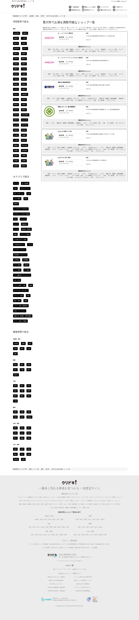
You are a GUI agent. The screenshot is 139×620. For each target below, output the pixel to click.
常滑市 (16, 74)
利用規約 (45, 544)
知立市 (16, 94)
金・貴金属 (92, 51)
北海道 (16, 343)
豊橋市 (25, 33)
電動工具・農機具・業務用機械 (108, 98)
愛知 (63, 527)
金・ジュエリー (51, 497)
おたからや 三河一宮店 (64, 157)
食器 (26, 300)
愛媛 (22, 438)
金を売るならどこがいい (56, 584)
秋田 (22, 348)
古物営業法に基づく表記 (102, 544)
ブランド (59, 569)
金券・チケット (53, 504)
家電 (49, 49)
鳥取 (15, 428)
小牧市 (16, 79)
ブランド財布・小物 (58, 51)
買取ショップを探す (90, 7)
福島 (15, 353)
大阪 (29, 412)
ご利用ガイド (119, 7)
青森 (23, 343)
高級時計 (103, 49)
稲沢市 (24, 79)
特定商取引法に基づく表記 (86, 544)
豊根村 (24, 166)
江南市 (24, 74)
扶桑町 (24, 135)
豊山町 (24, 130)
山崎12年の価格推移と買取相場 (56, 587)
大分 (22, 454)
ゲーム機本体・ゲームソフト (74, 51)
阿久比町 (24, 145)
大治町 (16, 140)
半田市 (24, 43)
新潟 (15, 385)
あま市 (16, 125)
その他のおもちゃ (92, 98)
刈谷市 (16, 58)
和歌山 (29, 417)
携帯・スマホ (71, 497)
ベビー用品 (17, 265)
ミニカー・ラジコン (63, 149)
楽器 (34, 504)
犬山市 (24, 69)
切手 (28, 295)
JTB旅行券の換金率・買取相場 (56, 591)
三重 (15, 401)
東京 (29, 369)
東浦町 (16, 150)
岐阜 (15, 396)
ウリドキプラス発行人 (76, 561)
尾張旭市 (24, 94)
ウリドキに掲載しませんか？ (119, 1)
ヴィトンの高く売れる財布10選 (82, 577)
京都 (22, 412)
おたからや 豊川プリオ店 (65, 131)
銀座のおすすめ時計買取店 (56, 580)
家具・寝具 (17, 300)
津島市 (16, 53)
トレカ (97, 49)
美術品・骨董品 (26, 229)
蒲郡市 (16, 69)
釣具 (26, 198)
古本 (15, 219)
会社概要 (94, 547)
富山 (22, 385)
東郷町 (16, 130)
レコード (23, 219)
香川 (15, 438)
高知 (29, 438)
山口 (22, 433)
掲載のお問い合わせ (105, 10)
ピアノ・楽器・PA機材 (67, 49)
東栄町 (16, 166)
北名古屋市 (25, 115)
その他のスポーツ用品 (20, 239)
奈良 (22, 417)
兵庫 (15, 417)
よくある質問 (45, 547)
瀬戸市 (16, 43)
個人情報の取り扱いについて (58, 544)
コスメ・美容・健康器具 (21, 305)
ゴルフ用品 (80, 125)
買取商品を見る (76, 10)
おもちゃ (103, 500)
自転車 (26, 265)
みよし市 (24, 120)
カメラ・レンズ (80, 497)
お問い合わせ (54, 547)
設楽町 (24, 160)
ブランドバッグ (113, 51)
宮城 (15, 348)
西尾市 (24, 64)
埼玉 (15, 369)
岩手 (30, 343)
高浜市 (16, 99)
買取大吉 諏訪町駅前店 (64, 82)
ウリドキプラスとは (62, 561)
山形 (29, 348)
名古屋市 (16, 33)
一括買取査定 (75, 7)
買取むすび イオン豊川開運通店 (66, 106)
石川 (29, 385)
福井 (15, 391)
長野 (29, 391)
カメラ (121, 49)
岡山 (29, 428)
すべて (16, 183)
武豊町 (24, 155)
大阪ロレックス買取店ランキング (83, 580)
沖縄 (23, 459)
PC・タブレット (102, 51)
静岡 (22, 396)
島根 (22, 428)
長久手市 (24, 125)
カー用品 (27, 270)
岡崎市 (16, 38)
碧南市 (24, 53)
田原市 (16, 109)
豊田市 (24, 58)
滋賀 (15, 412)
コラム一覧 (69, 565)
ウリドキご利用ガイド (35, 544)
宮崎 (29, 454)
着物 (15, 234)
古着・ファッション (87, 49)
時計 (54, 569)
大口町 (16, 135)
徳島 (29, 433)
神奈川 (16, 375)
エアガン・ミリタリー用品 (21, 214)
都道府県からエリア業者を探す (69, 512)
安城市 (16, 64)
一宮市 (24, 38)
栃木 (22, 364)
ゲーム (118, 497)
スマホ (77, 49)
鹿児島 (16, 459)
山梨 (22, 391)
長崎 (29, 449)
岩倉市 (24, 99)
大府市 (16, 89)
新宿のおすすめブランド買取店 (56, 577)
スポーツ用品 (53, 507)
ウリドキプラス (104, 7)
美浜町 (16, 155)
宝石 (92, 151)
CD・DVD (56, 49)
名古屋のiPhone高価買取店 (82, 591)
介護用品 (16, 260)
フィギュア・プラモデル (82, 151)
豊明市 (16, 104)
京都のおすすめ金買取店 (83, 584)
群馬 (29, 364)
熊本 (15, 454)
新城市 (16, 84)
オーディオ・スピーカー (21, 290)
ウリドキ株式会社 (63, 598)
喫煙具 (16, 203)
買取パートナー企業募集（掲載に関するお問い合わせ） (75, 547)
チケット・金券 (112, 49)
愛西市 (24, 109)
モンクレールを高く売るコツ (83, 587)
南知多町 (24, 150)
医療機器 (25, 260)
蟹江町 (24, 140)
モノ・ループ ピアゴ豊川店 (65, 33)
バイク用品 (17, 270)
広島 (15, 433)
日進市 (24, 104)
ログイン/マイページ (121, 10)
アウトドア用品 (25, 234)
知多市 (24, 89)
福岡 (15, 449)
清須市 (16, 115)
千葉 (22, 369)
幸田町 (16, 160)
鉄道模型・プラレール (73, 98)
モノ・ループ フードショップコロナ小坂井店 (70, 57)
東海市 (24, 84)
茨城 (15, 364)
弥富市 (16, 120)
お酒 (86, 51)
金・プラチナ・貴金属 (70, 569)
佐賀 (22, 449)
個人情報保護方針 (72, 544)
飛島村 (16, 145)
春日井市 (16, 48)
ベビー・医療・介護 (83, 507)
